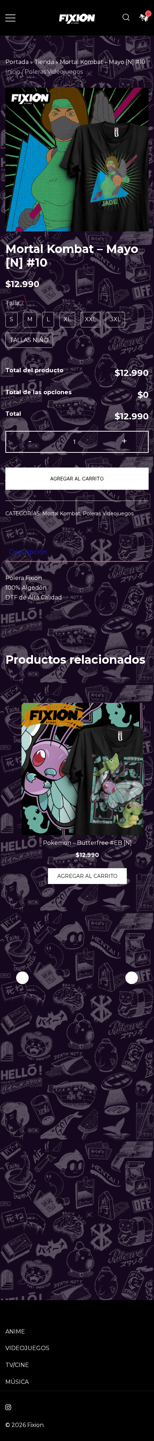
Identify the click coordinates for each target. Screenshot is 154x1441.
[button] (131, 978)
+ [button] (124, 441)
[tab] (77, 552)
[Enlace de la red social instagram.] (8, 1406)
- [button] (30, 441)
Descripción (28, 552)
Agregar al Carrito (77, 478)
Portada (17, 62)
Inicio (12, 71)
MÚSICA (17, 1381)
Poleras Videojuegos (54, 71)
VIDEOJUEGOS (27, 1348)
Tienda (44, 62)
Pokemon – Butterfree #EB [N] (87, 842)
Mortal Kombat (61, 513)
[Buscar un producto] (126, 18)
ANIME (15, 1331)
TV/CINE (17, 1365)
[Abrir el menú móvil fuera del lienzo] (10, 18)
